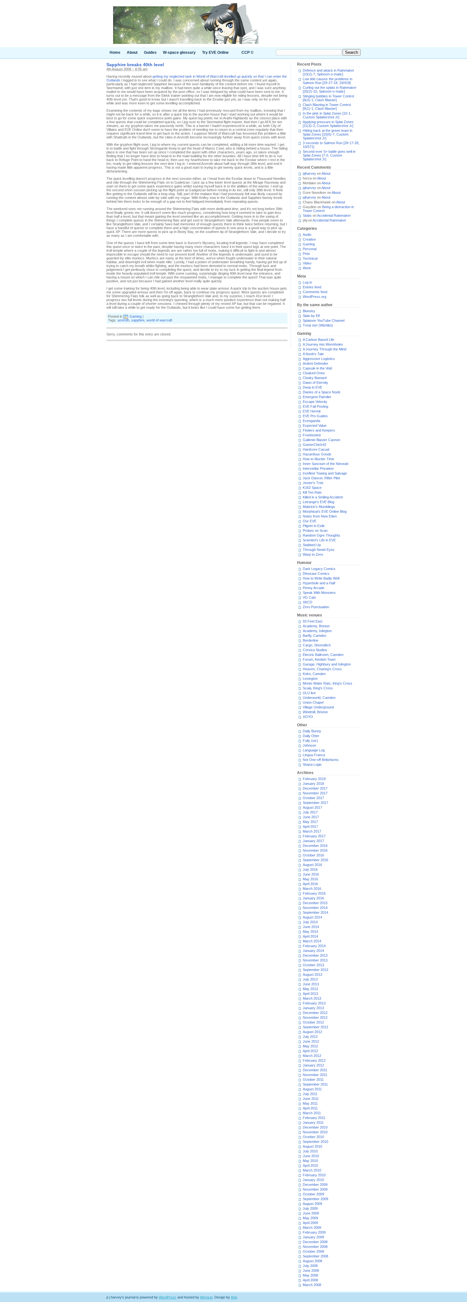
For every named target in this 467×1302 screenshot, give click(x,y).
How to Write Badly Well (321, 578)
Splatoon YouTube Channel (323, 320)
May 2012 (310, 1046)
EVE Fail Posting (315, 406)
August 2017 (312, 807)
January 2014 (313, 951)
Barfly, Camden (314, 635)
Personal (309, 249)
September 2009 (315, 1199)
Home (115, 52)
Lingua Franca (314, 755)
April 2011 (310, 1108)
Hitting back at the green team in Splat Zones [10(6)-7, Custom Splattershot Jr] (327, 134)
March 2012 (312, 1056)
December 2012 (315, 1013)
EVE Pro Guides (315, 416)
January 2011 (313, 1122)
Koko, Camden (314, 674)
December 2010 (315, 1127)
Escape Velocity (315, 402)
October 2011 (313, 1079)
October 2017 (313, 798)
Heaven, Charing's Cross (322, 669)
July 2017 (310, 812)
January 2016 (313, 898)
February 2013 (314, 1003)
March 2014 (312, 941)
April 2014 (310, 936)
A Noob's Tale (313, 354)
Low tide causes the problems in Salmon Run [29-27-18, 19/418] (327, 81)
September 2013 (315, 970)
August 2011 (312, 1089)
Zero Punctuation (316, 607)
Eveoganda (311, 421)
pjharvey (309, 173)
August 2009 (312, 1204)
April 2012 (310, 1051)
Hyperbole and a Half (319, 583)
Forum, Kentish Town (319, 659)
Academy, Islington (317, 631)
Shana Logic (312, 764)
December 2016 (315, 846)
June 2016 (311, 874)
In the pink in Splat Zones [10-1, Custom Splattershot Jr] (327, 115)
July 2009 (310, 1208)
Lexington (310, 678)
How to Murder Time (318, 459)
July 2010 (310, 1151)
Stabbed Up (312, 545)
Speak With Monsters (319, 593)
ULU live (309, 693)
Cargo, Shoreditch (317, 645)
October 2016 (313, 855)
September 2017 (315, 803)
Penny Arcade (313, 588)
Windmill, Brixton (315, 712)
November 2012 (315, 1017)
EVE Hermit (312, 411)
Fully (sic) (310, 740)
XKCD (307, 602)
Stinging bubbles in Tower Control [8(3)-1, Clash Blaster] (328, 98)
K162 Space (312, 487)
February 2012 (314, 1060)
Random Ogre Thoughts (321, 535)
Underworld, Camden (319, 698)
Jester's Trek (313, 483)
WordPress (167, 1297)
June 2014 (311, 927)
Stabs (307, 215)
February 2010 (314, 1175)
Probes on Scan (315, 530)
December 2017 (315, 788)
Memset (206, 1297)
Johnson (309, 745)
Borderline (310, 640)
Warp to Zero (313, 554)
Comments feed (315, 292)
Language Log (314, 750)
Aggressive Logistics (319, 359)
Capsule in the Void (317, 368)
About (132, 52)
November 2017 (315, 793)
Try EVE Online (215, 52)
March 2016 (312, 888)
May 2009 (310, 1218)
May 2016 (310, 879)
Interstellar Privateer (318, 468)
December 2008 (315, 1242)
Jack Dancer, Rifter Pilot (321, 478)
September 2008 (315, 1256)
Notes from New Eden (320, 516)
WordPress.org (314, 297)
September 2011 (315, 1084)
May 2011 (310, 1103)
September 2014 (315, 912)
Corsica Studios (315, 650)
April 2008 (310, 1280)
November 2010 (315, 1132)
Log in (307, 282)
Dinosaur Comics (316, 573)
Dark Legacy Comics (319, 569)
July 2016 (310, 869)
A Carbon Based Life (318, 339)
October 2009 (313, 1194)
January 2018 (313, 783)
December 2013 (315, 955)
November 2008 (315, 1247)
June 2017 (311, 817)
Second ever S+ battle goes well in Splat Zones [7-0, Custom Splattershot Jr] (329, 155)
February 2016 (314, 893)
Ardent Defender (315, 363)
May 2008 (310, 1275)
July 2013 (310, 979)
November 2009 (315, 1189)
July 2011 (310, 1094)
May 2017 (310, 822)
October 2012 (313, 1022)
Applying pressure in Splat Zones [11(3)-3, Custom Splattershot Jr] (328, 124)
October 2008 (313, 1251)
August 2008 (312, 1261)
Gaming (136, 316)
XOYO (308, 717)
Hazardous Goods (317, 454)
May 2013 (310, 989)
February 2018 (314, 779)
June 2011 (311, 1099)
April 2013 (310, 994)
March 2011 (312, 1113)
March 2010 (312, 1170)
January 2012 (313, 1065)
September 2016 (315, 860)
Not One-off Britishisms (321, 760)
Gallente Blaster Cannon (321, 440)
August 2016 (312, 865)
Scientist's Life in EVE (319, 540)
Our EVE (309, 521)
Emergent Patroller (317, 397)
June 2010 (311, 1156)
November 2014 (315, 908)
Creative (309, 239)
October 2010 (313, 1137)
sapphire (138, 320)
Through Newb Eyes (319, 550)
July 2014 (310, 922)
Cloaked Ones (314, 373)
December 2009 (315, 1184)
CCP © (247, 52)
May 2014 (310, 931)
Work (307, 268)
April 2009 (310, 1223)
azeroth (123, 320)
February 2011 (314, 1118)
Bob (234, 1297)
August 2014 (312, 917)
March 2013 (312, 998)
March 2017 (312, 831)
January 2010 (313, 1180)
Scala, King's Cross (318, 688)
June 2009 (311, 1213)
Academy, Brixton (316, 626)
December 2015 (315, 903)
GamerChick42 (314, 445)
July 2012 (310, 1036)
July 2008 (310, 1266)
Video (307, 263)
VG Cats (309, 597)
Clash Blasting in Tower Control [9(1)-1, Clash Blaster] (327, 106)
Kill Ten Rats (312, 492)
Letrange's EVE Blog (318, 502)
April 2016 (310, 884)
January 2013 (313, 1008)
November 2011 (315, 1075)
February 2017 (314, 836)
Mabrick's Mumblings (319, 507)
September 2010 (315, 1142)
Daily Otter (311, 736)
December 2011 (315, 1070)
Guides (150, 52)
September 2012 (315, 1027)
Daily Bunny (312, 731)
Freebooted (312, 435)
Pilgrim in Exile (314, 526)
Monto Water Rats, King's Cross (327, 683)
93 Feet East (312, 621)
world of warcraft (159, 320)
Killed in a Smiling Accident (323, 497)
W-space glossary (179, 52)
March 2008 (312, 1285)
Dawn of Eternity (315, 382)
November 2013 (315, 960)
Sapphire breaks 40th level (135, 64)
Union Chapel (313, 702)
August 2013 (312, 974)
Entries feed (312, 287)
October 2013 (313, 965)
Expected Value (315, 425)
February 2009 (314, 1232)
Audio (307, 234)
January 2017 (313, 841)
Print (306, 254)
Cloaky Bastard (315, 378)
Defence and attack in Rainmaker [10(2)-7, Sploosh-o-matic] (328, 72)
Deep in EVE (312, 387)
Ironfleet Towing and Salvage (325, 473)
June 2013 (311, 984)
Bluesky (309, 311)
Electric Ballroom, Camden (323, 655)
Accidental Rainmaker (334, 215)
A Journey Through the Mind (324, 349)
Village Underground (318, 707)
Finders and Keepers (319, 430)
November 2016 (315, 850)
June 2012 (311, 1041)
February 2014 (314, 946)
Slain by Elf (311, 316)
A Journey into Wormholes (323, 344)
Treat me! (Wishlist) (318, 325)
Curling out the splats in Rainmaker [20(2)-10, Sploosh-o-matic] (329, 89)
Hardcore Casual (316, 449)
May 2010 (310, 1161)
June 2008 (311, 1270)
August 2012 (312, 1032)
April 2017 (310, 826)
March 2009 (312, 1227)
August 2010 (312, 1146)
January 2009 (313, 1237)
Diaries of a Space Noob (321, 392)
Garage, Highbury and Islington (327, 664)
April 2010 (310, 1165)
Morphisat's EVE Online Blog (325, 511)
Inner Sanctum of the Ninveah (326, 464)
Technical (310, 258)
